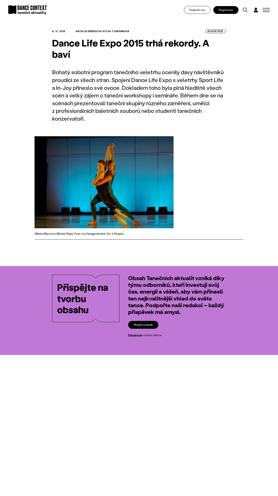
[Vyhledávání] (245, 10)
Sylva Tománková (116, 31)
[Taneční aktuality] (27, 10)
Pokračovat (135, 335)
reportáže (215, 31)
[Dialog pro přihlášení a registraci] (256, 10)
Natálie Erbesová (89, 31)
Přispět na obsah (143, 324)
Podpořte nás (197, 9)
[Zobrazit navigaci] (266, 10)
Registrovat (226, 9)
